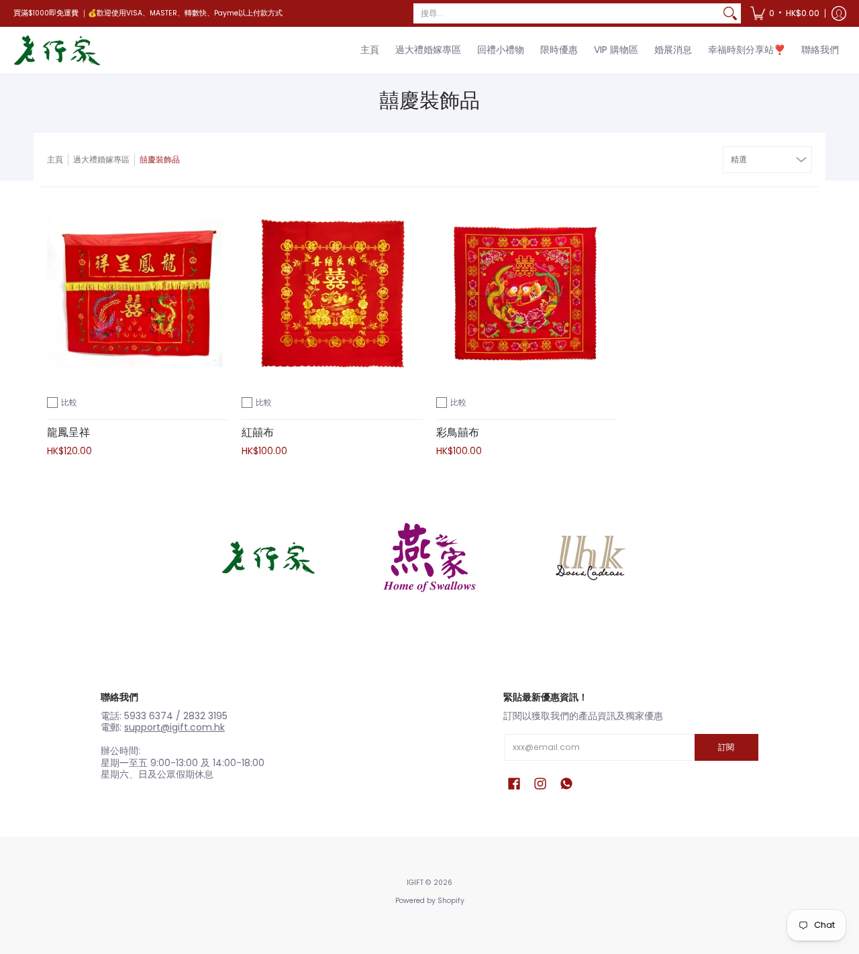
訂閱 (726, 747)
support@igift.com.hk (174, 727)
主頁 (55, 159)
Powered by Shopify (429, 901)
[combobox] (566, 13)
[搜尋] (730, 13)
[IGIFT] (57, 50)
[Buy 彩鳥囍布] (526, 291)
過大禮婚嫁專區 (101, 159)
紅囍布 (258, 432)
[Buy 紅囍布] (332, 291)
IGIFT (415, 883)
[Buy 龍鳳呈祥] (137, 291)
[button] (784, 13)
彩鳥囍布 (457, 432)
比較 (69, 402)
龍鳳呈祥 (68, 432)
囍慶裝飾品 (160, 159)
